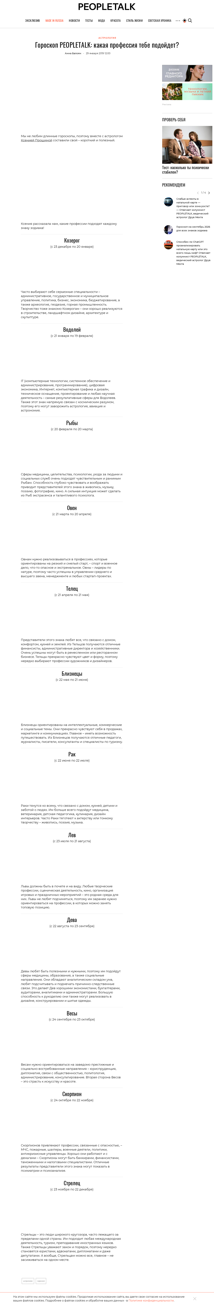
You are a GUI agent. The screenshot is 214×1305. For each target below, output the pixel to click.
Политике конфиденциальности (151, 1300)
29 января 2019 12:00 (98, 53)
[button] (209, 193)
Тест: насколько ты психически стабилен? (185, 169)
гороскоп (41, 1280)
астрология (28, 1280)
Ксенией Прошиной (36, 140)
